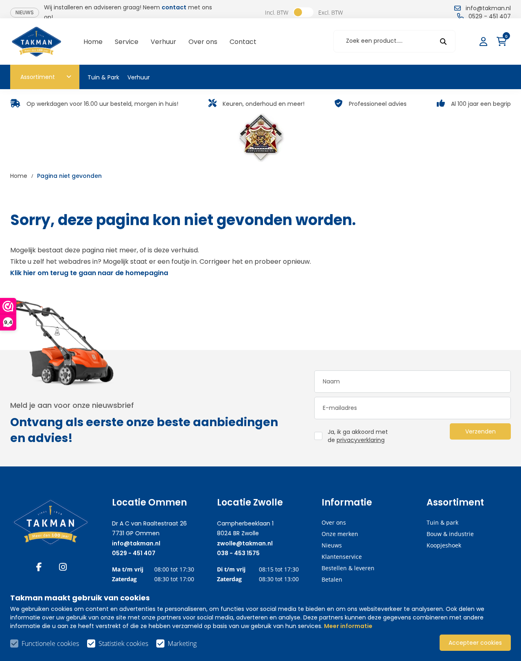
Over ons (334, 522)
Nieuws (24, 12)
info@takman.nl (136, 543)
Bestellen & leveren (348, 568)
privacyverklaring (361, 440)
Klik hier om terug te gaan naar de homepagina (89, 273)
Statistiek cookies (123, 643)
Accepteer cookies (475, 643)
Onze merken (340, 534)
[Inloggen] (484, 41)
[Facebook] (39, 567)
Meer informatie (348, 626)
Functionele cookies (50, 643)
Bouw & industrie (450, 534)
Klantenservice (342, 556)
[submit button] (443, 41)
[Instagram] (62, 567)
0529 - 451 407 (133, 553)
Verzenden (480, 431)
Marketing (182, 643)
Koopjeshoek (444, 545)
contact (174, 7)
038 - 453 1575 (238, 553)
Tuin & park (442, 522)
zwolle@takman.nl (245, 543)
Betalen (332, 579)
